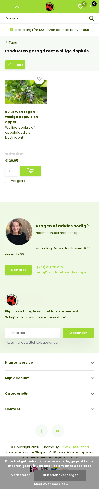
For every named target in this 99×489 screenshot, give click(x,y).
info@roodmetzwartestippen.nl (59, 272)
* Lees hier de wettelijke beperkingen (32, 342)
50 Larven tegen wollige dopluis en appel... (21, 116)
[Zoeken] (91, 18)
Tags (13, 42)
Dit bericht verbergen (60, 475)
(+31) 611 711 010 (50, 267)
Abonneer (78, 332)
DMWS (64, 447)
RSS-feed (81, 447)
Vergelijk (18, 180)
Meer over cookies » (51, 484)
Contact (18, 269)
